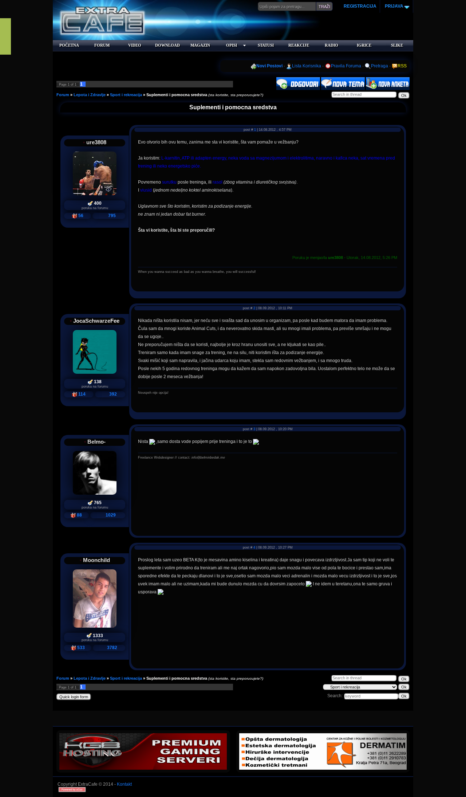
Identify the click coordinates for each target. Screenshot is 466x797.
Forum (62, 95)
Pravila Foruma (346, 65)
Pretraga (379, 65)
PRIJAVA (393, 6)
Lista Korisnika (306, 65)
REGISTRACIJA (360, 6)
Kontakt (124, 784)
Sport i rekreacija (126, 95)
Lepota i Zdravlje (90, 95)
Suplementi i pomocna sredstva (176, 95)
